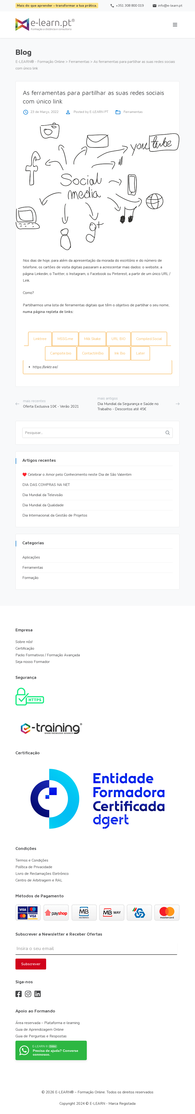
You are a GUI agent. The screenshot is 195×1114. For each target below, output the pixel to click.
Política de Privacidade (33, 867)
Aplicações (31, 557)
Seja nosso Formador (32, 661)
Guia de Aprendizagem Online (39, 1029)
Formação (30, 577)
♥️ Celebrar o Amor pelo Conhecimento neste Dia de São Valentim (77, 474)
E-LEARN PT (99, 112)
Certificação (24, 648)
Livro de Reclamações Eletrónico (42, 873)
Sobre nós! (24, 641)
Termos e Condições (31, 860)
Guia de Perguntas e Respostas (41, 1036)
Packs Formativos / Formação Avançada (47, 655)
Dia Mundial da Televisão (42, 495)
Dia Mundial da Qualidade (43, 505)
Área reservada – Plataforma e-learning (47, 1023)
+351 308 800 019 (125, 5)
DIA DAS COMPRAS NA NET (46, 484)
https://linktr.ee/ (45, 367)
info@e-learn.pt (166, 5)
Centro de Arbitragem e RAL (38, 880)
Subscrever (30, 964)
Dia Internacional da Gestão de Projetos (54, 515)
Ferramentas (133, 112)
